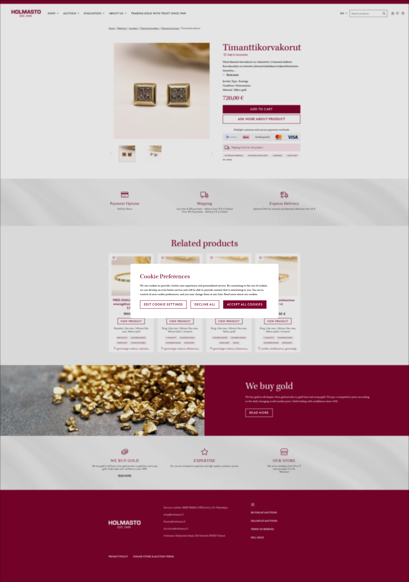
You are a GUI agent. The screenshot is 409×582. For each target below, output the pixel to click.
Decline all (204, 304)
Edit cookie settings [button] (163, 304)
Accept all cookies (245, 304)
